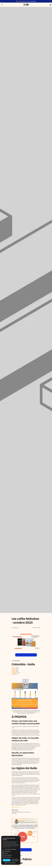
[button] (11, 862)
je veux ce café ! (26, 849)
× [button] (18, 837)
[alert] (10, 850)
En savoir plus (12, 846)
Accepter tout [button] (6, 860)
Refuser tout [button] (15, 860)
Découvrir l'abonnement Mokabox (26, 655)
